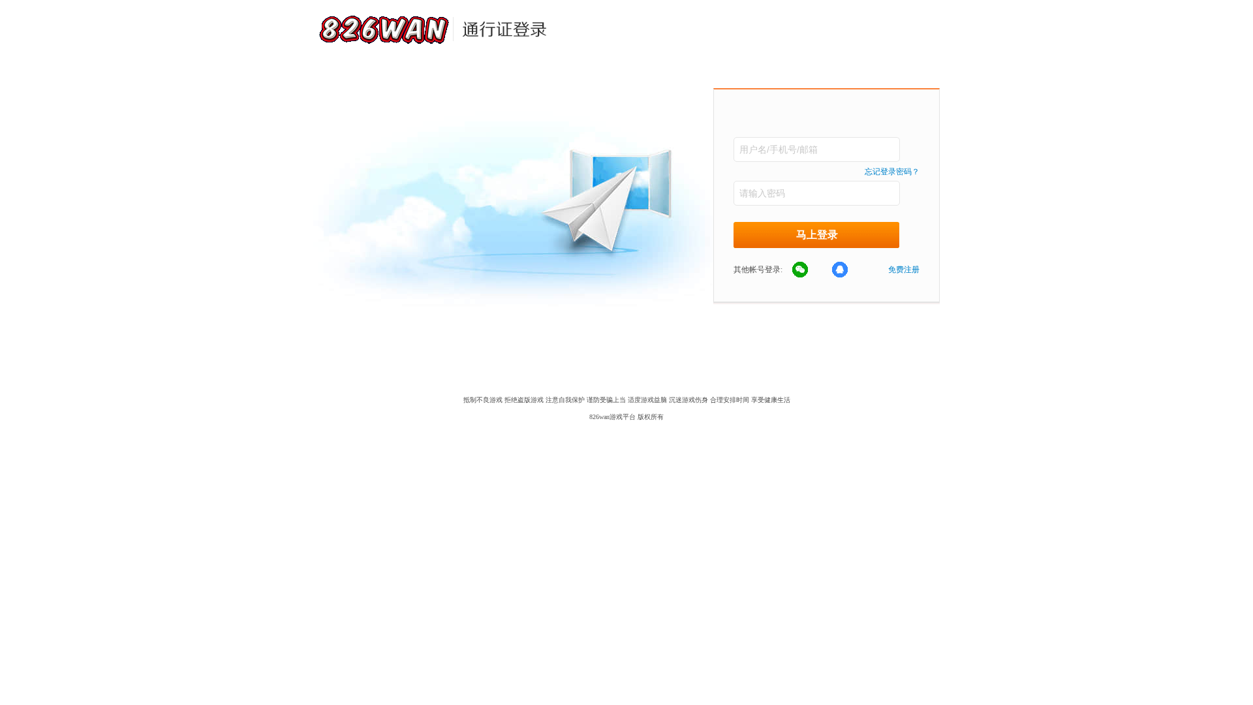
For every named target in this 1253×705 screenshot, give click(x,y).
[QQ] (847, 270)
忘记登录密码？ (892, 171)
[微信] (807, 270)
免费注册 (904, 269)
